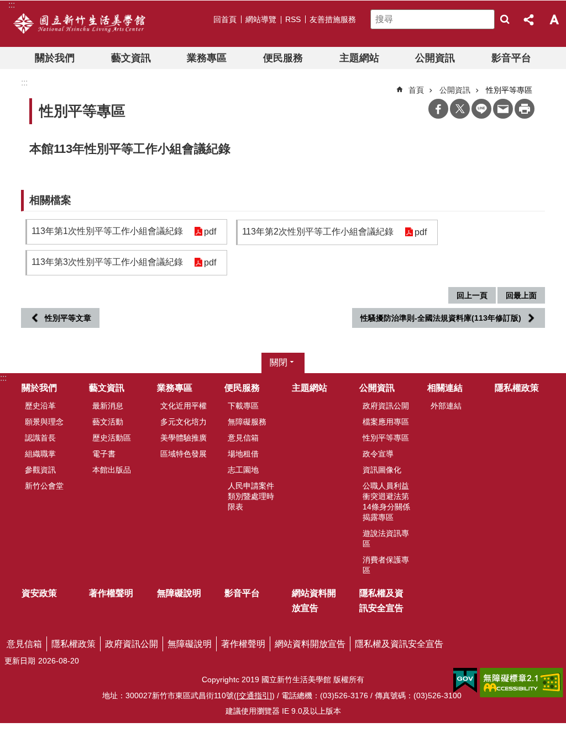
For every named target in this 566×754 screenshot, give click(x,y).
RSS (293, 19)
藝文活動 (107, 421)
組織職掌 (40, 453)
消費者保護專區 (386, 565)
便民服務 (283, 57)
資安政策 (39, 593)
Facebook (438, 109)
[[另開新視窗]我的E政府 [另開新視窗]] (465, 680)
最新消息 (107, 405)
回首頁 (225, 19)
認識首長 (40, 437)
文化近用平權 (183, 405)
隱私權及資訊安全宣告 (381, 600)
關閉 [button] (278, 362)
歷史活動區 (111, 437)
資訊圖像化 (382, 469)
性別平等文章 (68, 318)
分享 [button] (529, 19)
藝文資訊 (131, 57)
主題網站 (359, 57)
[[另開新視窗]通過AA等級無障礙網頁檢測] (521, 683)
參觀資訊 (40, 469)
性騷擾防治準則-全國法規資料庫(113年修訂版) (440, 318)
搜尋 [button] (505, 19)
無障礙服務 (247, 421)
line (481, 109)
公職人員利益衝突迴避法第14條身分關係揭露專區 (386, 501)
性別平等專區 (386, 437)
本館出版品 (111, 469)
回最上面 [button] (521, 295)
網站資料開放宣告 (314, 600)
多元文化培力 (183, 421)
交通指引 (254, 695)
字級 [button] (554, 19)
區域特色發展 (183, 453)
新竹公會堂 (44, 485)
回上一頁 (472, 295)
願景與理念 (44, 421)
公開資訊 (435, 57)
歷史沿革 (40, 405)
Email (503, 109)
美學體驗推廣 (183, 437)
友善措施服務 (333, 19)
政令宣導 (378, 453)
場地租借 (243, 453)
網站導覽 (260, 19)
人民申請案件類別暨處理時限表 (251, 496)
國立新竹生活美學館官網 (79, 24)
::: (3, 378)
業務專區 (207, 57)
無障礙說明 (179, 593)
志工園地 (243, 469)
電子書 (104, 453)
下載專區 (243, 405)
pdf (210, 231)
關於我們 (55, 57)
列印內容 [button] (524, 109)
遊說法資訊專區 (386, 538)
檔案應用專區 (386, 421)
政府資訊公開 (386, 405)
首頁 (416, 90)
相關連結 (445, 387)
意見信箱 (243, 437)
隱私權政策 (517, 387)
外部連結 (446, 405)
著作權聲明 (111, 593)
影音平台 (511, 57)
